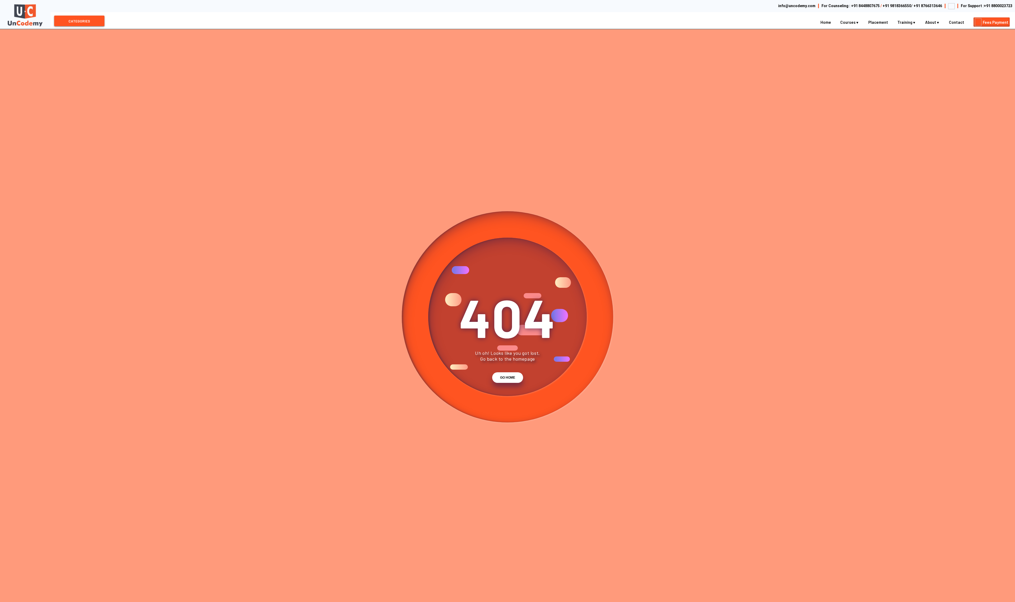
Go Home (507, 377)
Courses (848, 22)
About (931, 22)
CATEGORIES (79, 21)
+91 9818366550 (897, 6)
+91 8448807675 (865, 6)
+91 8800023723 (998, 6)
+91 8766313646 (928, 6)
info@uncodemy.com (796, 6)
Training (905, 22)
